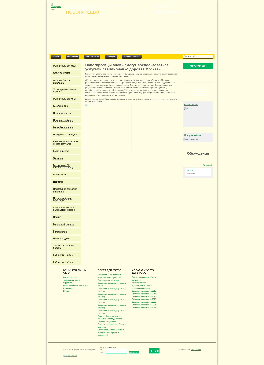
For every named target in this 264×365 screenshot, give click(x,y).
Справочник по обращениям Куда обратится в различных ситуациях (202, 92)
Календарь (111, 57)
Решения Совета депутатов (109, 316)
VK (157, 351)
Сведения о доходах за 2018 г (144, 296)
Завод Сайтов (196, 350)
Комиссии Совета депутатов (109, 275)
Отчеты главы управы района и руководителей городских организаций (111, 332)
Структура (67, 283)
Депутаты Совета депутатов (109, 277)
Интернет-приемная (132, 57)
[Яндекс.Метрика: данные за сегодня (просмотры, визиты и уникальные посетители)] (70, 356)
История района (192, 135)
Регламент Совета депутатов (110, 319)
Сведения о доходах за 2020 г (144, 302)
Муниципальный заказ (141, 288)
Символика (67, 288)
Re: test (190, 170)
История (66, 291)
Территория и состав (71, 280)
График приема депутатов (108, 280)
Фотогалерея (191, 104)
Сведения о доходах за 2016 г (144, 291)
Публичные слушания (107, 321)
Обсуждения (72, 57)
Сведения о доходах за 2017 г (144, 294)
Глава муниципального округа (75, 285)
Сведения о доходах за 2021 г (144, 305)
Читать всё (207, 165)
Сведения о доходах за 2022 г (144, 307)
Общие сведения (70, 277)
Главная (56, 57)
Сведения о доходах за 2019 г (144, 299)
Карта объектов (92, 57)
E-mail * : (102, 352)
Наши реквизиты (139, 283)
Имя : (101, 350)
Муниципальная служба (142, 285)
